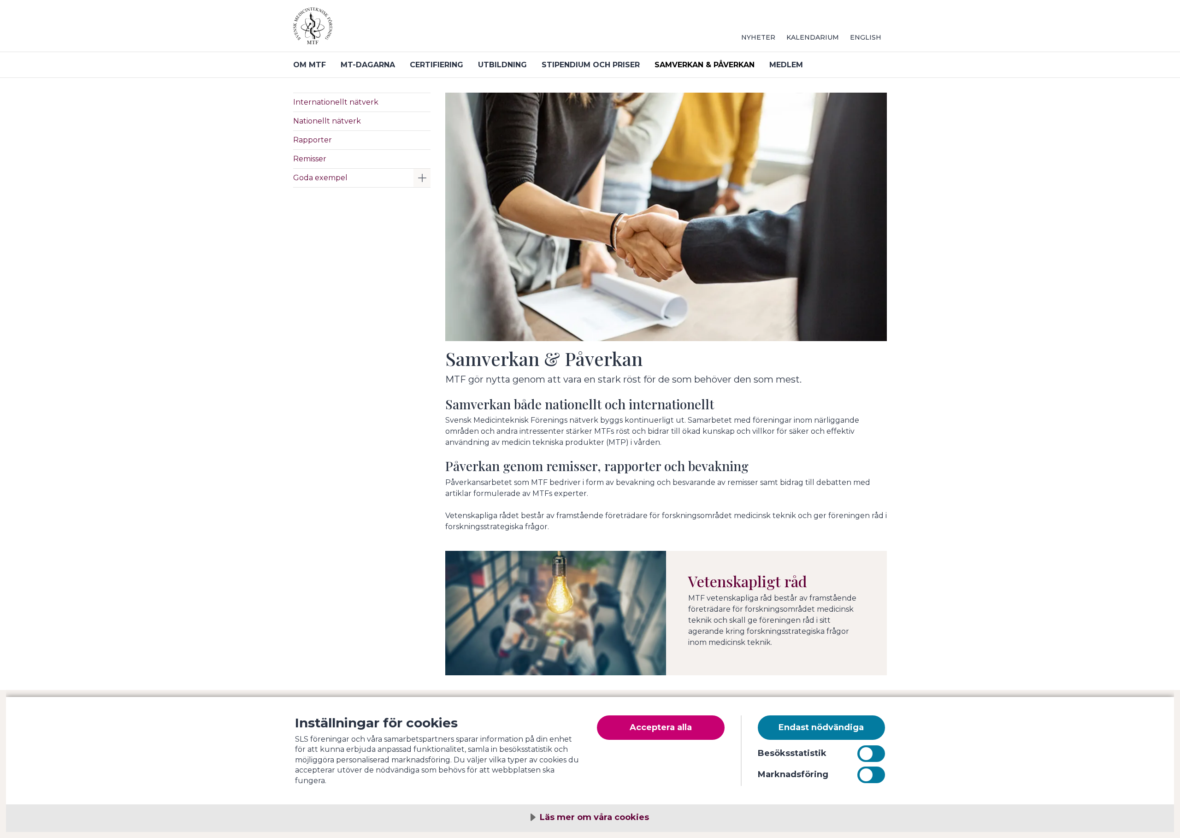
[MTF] (403, 29)
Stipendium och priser (591, 64)
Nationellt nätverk (327, 121)
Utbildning (502, 64)
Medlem (786, 64)
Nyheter (758, 37)
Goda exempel (320, 177)
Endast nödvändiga (821, 727)
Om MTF (309, 64)
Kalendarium (812, 37)
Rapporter (312, 140)
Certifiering (436, 64)
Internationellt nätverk (335, 102)
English (865, 37)
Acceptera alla (661, 727)
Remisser (309, 158)
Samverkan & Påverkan (705, 64)
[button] (422, 178)
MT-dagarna (368, 64)
